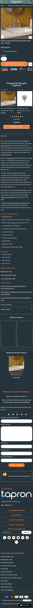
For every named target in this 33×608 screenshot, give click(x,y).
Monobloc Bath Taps (7, 562)
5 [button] (18, 116)
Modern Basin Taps (6, 271)
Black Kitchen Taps (6, 587)
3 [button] (14, 116)
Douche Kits (4, 568)
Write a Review (6, 424)
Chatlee (29, 600)
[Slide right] (30, 476)
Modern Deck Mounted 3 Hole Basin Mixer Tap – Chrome (8, 109)
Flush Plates (4, 581)
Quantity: (4, 55)
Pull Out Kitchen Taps (7, 556)
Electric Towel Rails (6, 572)
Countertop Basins (6, 584)
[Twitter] (16, 542)
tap (25, 141)
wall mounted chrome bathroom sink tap (14, 203)
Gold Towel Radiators (7, 590)
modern (3, 154)
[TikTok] (18, 537)
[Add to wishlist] (30, 64)
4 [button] (16, 116)
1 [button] (10, 116)
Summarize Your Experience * (10, 417)
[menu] (2, 2)
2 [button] (12, 116)
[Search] (6, 2)
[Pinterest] (13, 537)
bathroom (9, 154)
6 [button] (20, 116)
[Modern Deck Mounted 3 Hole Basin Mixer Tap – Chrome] (16, 363)
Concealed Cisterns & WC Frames (11, 578)
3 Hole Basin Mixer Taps (8, 278)
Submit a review (16, 465)
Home (2, 5)
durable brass (11, 158)
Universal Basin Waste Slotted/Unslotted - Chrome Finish (23, 110)
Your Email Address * (7, 457)
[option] (16, 23)
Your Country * (5, 450)
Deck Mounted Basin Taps (8, 275)
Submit (26, 532)
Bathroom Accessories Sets (9, 575)
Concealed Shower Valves (8, 565)
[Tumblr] (22, 537)
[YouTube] (27, 537)
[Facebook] (4, 537)
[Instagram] (9, 537)
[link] (8, 342)
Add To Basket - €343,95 (14, 64)
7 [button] (22, 116)
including (5, 89)
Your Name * (5, 443)
